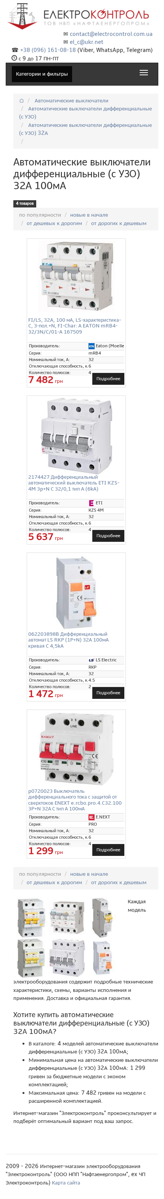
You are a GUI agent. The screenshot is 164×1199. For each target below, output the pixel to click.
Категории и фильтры (42, 73)
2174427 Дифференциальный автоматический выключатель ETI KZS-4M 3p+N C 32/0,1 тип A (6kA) (73, 483)
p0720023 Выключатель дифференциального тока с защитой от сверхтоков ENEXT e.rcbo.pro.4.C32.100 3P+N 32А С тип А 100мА (75, 800)
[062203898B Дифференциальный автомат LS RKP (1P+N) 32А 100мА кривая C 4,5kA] (76, 593)
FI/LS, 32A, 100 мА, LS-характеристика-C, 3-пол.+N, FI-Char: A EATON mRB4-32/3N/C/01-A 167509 (74, 326)
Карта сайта (66, 1182)
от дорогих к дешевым (118, 223)
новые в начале (89, 214)
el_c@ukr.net (86, 42)
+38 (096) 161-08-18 (48, 50)
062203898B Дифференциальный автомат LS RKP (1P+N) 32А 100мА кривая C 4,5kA (68, 640)
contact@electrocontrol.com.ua (111, 34)
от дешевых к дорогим (54, 223)
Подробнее (108, 379)
